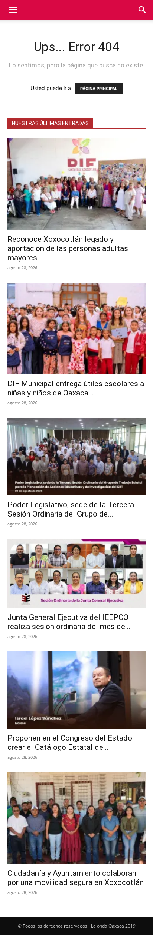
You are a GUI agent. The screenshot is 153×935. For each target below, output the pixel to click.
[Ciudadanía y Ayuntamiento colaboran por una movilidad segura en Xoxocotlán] (76, 818)
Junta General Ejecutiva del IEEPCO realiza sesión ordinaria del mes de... (69, 622)
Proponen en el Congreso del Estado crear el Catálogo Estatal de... (69, 743)
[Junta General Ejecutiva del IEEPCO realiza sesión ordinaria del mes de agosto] (76, 573)
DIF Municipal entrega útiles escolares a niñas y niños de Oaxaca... (75, 388)
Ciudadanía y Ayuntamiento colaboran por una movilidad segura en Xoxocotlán (75, 878)
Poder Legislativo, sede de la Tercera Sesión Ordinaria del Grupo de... (70, 509)
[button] (13, 10)
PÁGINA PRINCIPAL (98, 88)
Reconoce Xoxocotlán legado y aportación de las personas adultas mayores (67, 248)
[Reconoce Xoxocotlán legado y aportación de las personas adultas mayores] (76, 184)
